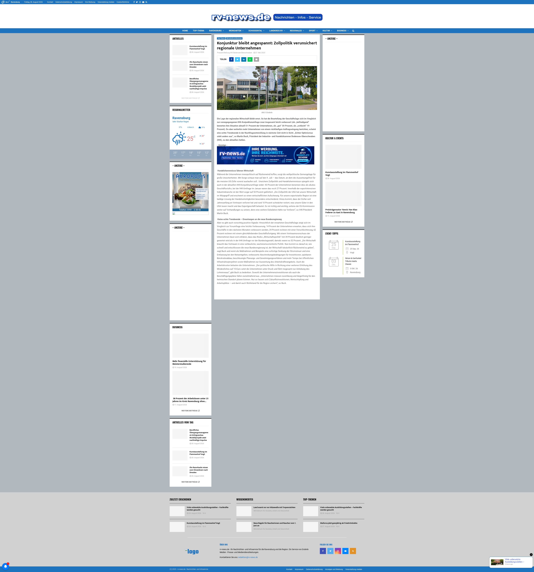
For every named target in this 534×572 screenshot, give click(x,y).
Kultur (326, 30)
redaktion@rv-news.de (248, 557)
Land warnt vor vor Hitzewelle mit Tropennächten (274, 507)
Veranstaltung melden (106, 2)
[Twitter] (330, 551)
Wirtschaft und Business (234, 38)
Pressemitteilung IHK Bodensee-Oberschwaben (234, 53)
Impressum (78, 2)
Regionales (296, 30)
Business (341, 30)
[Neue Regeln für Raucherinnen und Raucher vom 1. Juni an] (243, 527)
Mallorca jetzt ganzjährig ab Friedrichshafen (338, 523)
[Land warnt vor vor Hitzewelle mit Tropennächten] (243, 511)
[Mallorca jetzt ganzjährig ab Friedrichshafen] (310, 527)
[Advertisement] (190, 276)
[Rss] (353, 551)
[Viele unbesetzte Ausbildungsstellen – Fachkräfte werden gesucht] (177, 511)
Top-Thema (198, 30)
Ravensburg (215, 30)
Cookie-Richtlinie (123, 2)
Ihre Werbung (90, 2)
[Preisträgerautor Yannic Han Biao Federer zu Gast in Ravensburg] (343, 194)
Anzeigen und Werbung (334, 569)
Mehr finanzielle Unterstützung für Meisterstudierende (189, 362)
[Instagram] (338, 551)
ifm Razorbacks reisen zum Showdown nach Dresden (199, 64)
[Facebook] (323, 551)
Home (185, 30)
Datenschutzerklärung (63, 2)
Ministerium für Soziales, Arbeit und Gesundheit (271, 511)
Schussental (255, 30)
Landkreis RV (276, 30)
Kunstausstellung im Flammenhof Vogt (198, 47)
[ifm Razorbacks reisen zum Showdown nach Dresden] (179, 66)
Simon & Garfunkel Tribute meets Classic (353, 261)
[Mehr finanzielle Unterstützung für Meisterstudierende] (190, 346)
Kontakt (50, 2)
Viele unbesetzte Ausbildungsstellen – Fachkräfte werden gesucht (207, 508)
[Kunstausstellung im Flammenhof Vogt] (179, 50)
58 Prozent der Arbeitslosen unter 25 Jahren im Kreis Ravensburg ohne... (190, 400)
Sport (312, 30)
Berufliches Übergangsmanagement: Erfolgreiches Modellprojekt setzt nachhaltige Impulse (199, 83)
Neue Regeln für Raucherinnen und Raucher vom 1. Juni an (275, 524)
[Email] (345, 551)
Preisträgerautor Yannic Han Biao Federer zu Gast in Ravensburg (341, 211)
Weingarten (235, 30)
